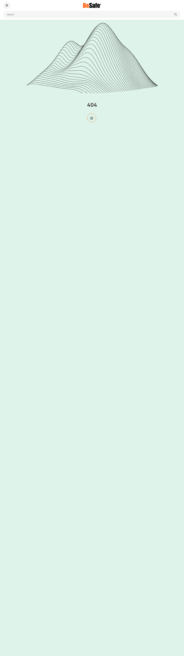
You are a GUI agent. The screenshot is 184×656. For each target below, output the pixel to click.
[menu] (6, 5)
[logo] (91, 5)
